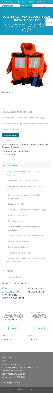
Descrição (12, 165)
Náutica (10, 2)
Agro (31, 2)
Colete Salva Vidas (17, 145)
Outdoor (41, 2)
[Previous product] (29, 30)
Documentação (14, 277)
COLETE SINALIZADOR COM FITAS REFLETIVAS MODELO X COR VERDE (13, 317)
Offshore (21, 2)
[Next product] (24, 30)
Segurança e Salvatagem (36, 26)
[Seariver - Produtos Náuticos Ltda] (9, 5)
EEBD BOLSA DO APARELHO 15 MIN (39, 316)
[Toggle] (4, 165)
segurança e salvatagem (21, 151)
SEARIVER (11, 155)
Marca (10, 271)
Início (7, 24)
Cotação (13, 328)
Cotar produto (10, 135)
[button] (45, 6)
